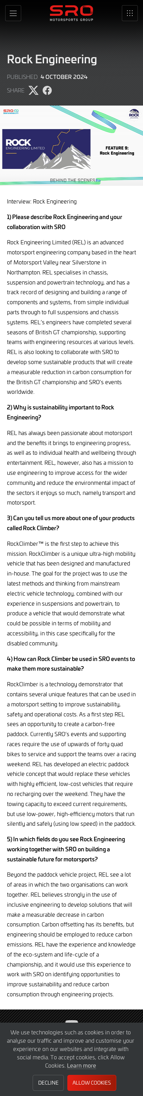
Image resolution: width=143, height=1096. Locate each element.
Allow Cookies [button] (92, 1082)
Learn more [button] (81, 1065)
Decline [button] (48, 1082)
